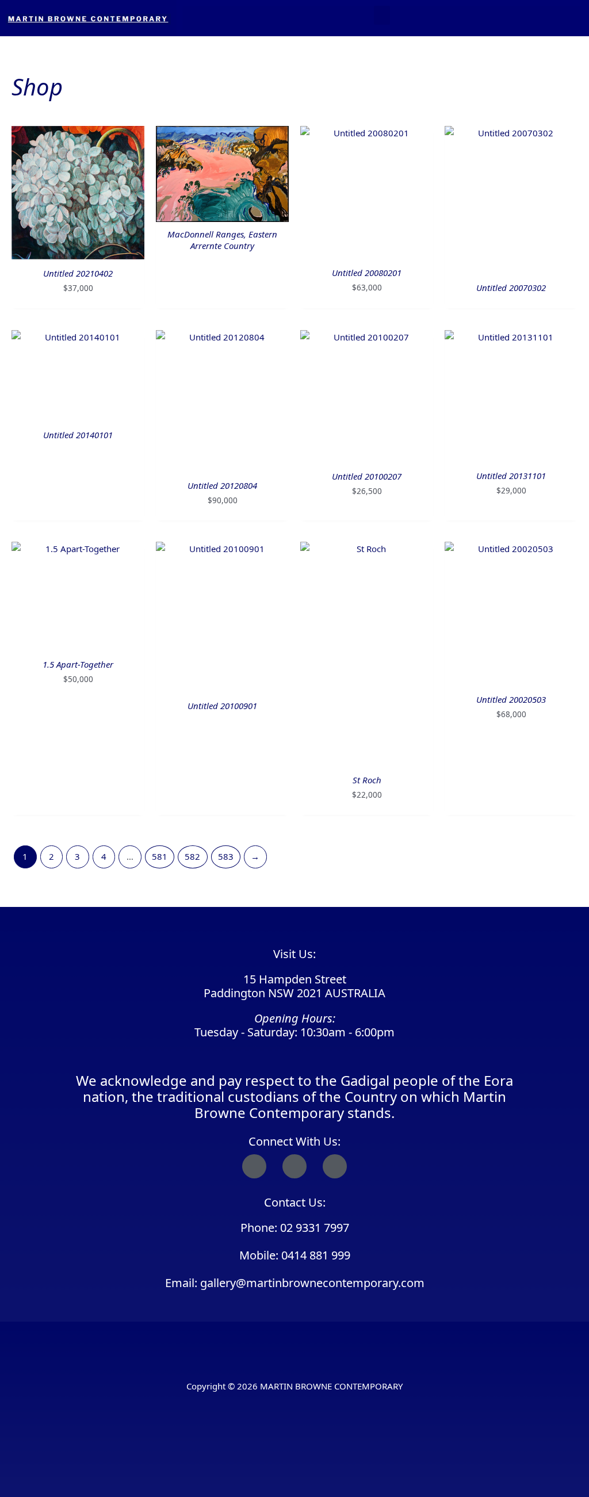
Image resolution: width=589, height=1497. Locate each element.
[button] (382, 15)
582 (192, 856)
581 (159, 856)
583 (226, 856)
